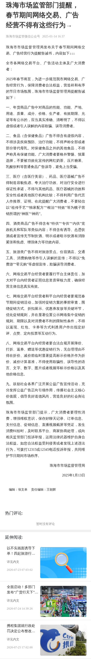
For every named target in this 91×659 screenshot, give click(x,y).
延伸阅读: (14, 537)
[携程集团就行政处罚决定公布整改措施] (63, 640)
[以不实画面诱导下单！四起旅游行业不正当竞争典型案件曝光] (63, 562)
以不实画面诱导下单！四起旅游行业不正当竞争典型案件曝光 (21, 551)
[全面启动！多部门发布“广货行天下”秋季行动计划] (63, 601)
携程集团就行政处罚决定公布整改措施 (21, 629)
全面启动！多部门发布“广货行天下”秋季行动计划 (22, 590)
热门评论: (14, 513)
